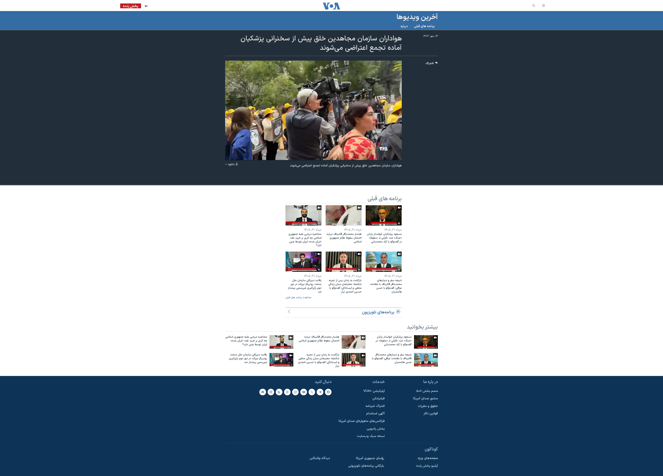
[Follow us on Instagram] (295, 392)
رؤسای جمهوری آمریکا (370, 458)
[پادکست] (271, 392)
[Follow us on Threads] (287, 392)
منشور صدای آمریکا (425, 398)
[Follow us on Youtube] (303, 392)
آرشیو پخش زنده (427, 466)
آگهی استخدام (375, 413)
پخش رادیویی (376, 428)
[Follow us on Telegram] (320, 392)
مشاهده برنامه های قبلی (298, 297)
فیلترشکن (378, 398)
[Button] (432, 64)
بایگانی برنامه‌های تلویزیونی (366, 466)
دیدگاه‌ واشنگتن (320, 458)
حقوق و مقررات (428, 406)
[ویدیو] (146, 6)
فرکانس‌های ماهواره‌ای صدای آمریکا (362, 421)
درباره (404, 26)
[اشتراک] (262, 392)
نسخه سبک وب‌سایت (371, 436)
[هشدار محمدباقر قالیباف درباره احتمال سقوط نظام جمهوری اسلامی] (344, 215)
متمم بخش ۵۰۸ (427, 391)
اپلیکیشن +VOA (374, 391)
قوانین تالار (431, 413)
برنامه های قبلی (424, 26)
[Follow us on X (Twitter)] (312, 392)
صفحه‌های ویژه (428, 458)
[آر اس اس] (279, 392)
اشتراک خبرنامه (375, 406)
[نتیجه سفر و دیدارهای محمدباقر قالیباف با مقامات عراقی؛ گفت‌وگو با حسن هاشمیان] (384, 262)
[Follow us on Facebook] (328, 392)
